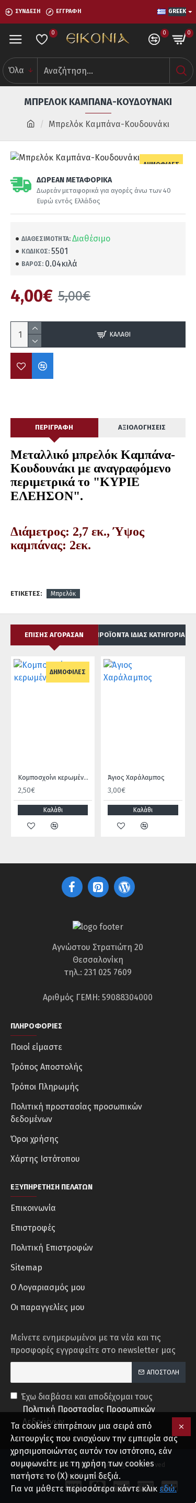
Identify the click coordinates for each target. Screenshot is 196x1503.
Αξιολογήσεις (142, 427)
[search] (181, 70)
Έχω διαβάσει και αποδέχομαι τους (88, 1409)
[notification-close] (181, 1426)
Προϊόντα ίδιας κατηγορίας (142, 635)
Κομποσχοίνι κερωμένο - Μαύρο (55, 777)
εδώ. (168, 1489)
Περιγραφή (54, 427)
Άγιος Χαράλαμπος (136, 777)
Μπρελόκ (63, 593)
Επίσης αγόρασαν (54, 635)
